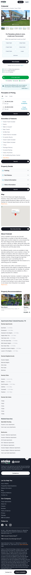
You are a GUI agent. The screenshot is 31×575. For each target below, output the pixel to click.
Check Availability (24, 102)
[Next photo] (28, 18)
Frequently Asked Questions (8, 486)
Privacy (3, 513)
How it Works (5, 483)
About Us (3, 504)
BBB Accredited (5, 517)
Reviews (3, 508)
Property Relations (6, 492)
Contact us (15, 473)
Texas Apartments (6, 501)
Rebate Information (6, 488)
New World (4, 307)
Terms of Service (5, 510)
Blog (2, 490)
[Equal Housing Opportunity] (16, 462)
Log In (26, 2)
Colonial (4, 6)
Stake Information (24, 544)
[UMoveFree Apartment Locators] (5, 462)
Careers (3, 506)
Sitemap (3, 515)
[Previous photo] (3, 18)
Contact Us (8, 572)
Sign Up (20, 2)
